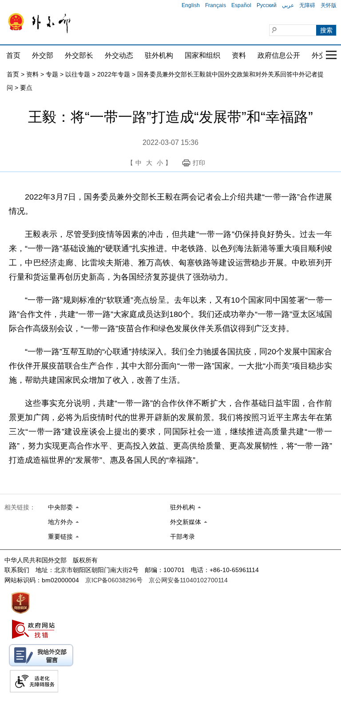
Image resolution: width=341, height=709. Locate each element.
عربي (288, 5)
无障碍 (307, 5)
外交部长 (79, 55)
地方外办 (60, 521)
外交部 (42, 55)
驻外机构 (159, 55)
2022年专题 (113, 74)
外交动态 (119, 55)
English (191, 5)
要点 (26, 87)
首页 (13, 55)
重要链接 (60, 536)
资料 (239, 55)
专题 (52, 74)
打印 (199, 162)
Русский (267, 5)
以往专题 (77, 74)
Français (215, 5)
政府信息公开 (279, 55)
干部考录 (182, 536)
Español (241, 5)
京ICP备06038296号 (114, 580)
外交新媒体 (185, 521)
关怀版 (329, 5)
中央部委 (60, 507)
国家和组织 (202, 55)
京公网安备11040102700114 (188, 580)
